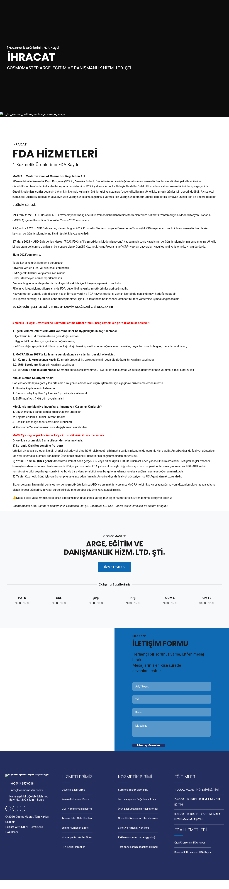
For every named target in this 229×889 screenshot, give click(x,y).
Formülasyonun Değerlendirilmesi (137, 799)
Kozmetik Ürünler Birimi (75, 799)
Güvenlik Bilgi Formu (73, 789)
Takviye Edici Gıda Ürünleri (77, 818)
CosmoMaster (24, 816)
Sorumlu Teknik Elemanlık (133, 789)
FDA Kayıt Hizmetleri (73, 847)
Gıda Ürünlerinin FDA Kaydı (189, 842)
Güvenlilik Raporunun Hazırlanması (138, 818)
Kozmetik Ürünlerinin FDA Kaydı (192, 852)
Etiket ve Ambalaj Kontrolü (133, 827)
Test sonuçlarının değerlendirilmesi (138, 847)
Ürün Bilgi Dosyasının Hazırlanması (138, 808)
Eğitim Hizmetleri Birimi (75, 827)
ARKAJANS (22, 827)
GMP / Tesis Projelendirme (77, 808)
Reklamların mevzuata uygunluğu (137, 837)
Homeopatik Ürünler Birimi (77, 837)
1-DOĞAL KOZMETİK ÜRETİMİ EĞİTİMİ (196, 789)
